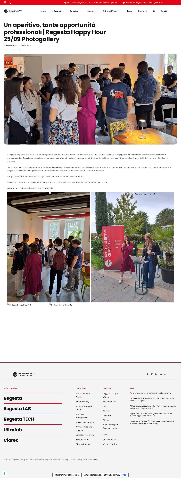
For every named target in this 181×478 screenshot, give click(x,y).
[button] (154, 11)
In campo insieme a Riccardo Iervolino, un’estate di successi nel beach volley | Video (152, 422)
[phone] (10, 2)
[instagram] (152, 374)
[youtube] (161, 374)
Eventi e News (25, 46)
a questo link (101, 182)
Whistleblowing (91, 459)
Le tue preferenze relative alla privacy (101, 475)
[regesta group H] (13, 10)
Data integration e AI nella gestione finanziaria (118, 2)
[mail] (5, 2)
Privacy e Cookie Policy (71, 459)
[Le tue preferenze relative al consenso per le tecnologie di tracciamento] (4, 473)
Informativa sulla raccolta (67, 475)
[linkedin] (156, 374)
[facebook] (147, 374)
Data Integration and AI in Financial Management (62, 2)
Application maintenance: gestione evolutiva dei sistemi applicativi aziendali (151, 414)
